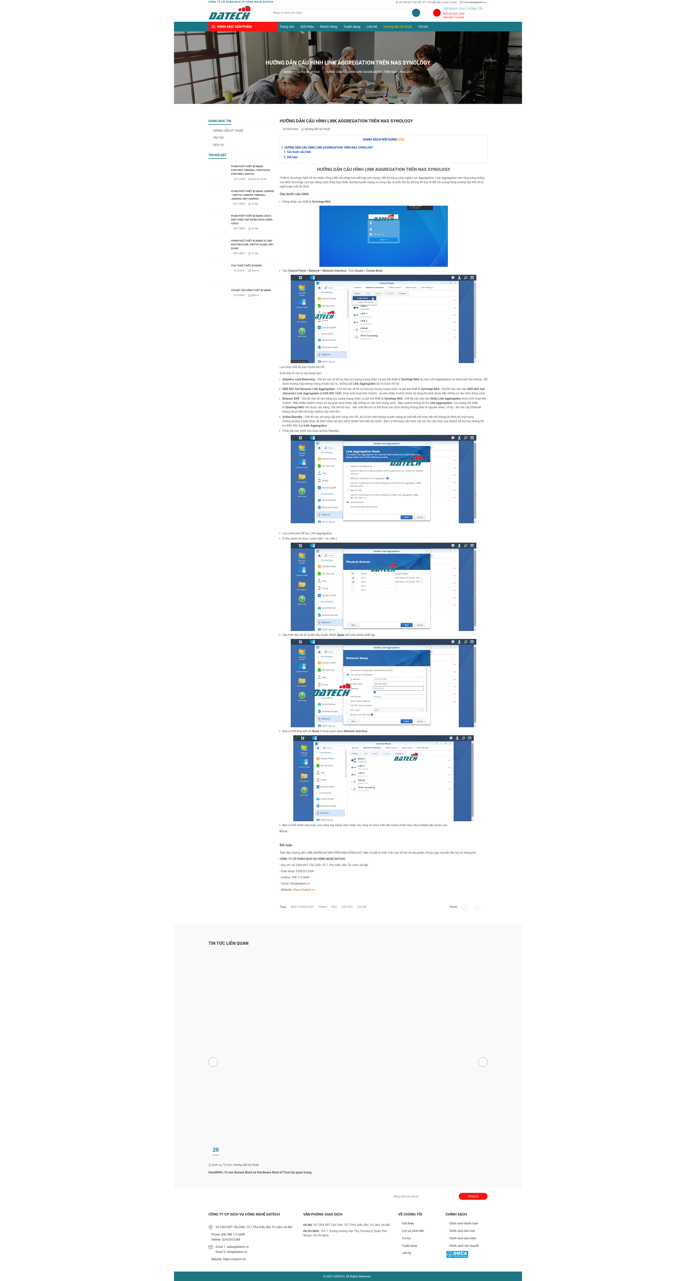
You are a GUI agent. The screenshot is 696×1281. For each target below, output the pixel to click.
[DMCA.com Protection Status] (457, 1254)
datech (322, 906)
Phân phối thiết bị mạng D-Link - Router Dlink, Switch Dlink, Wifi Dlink (252, 244)
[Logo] (229, 13)
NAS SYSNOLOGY (302, 906)
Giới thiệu (307, 26)
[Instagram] (476, 908)
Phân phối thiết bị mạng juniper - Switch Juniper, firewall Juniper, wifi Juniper (252, 195)
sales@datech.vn (477, 2)
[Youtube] (273, 1196)
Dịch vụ (218, 145)
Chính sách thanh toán (463, 1223)
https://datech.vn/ (234, 1259)
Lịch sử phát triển (413, 1231)
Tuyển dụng (351, 26)
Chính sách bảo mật (462, 1231)
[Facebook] (465, 908)
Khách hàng (328, 26)
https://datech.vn (304, 889)
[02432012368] (437, 13)
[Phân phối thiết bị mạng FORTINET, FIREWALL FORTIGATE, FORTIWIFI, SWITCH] (218, 173)
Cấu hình (347, 906)
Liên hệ (372, 26)
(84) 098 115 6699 (453, 17)
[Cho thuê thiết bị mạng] (218, 272)
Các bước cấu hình (299, 152)
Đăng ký (473, 1196)
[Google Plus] (253, 1196)
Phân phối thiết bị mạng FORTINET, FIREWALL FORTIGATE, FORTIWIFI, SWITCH (251, 170)
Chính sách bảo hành (462, 1238)
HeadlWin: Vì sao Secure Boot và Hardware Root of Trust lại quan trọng (259, 1172)
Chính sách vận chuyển (464, 1245)
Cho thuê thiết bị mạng (246, 265)
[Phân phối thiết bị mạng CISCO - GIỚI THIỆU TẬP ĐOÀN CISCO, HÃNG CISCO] (218, 222)
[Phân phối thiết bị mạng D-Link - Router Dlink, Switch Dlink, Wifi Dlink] (218, 247)
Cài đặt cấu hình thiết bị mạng (251, 290)
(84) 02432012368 (453, 13)
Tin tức (423, 26)
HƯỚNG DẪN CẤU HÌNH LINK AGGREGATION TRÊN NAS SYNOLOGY (328, 147)
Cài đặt (361, 906)
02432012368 (231, 1239)
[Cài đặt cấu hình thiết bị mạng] (218, 296)
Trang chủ (287, 26)
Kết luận (292, 157)
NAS (334, 906)
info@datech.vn (237, 1252)
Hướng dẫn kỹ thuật (398, 26)
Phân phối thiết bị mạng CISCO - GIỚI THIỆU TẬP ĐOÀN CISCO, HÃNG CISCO (252, 219)
